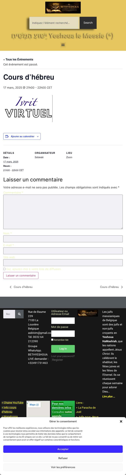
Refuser (63, 458)
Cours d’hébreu (22, 287)
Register (57, 359)
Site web (9, 257)
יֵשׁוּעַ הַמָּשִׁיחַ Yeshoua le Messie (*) (63, 35)
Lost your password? (63, 356)
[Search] (19, 314)
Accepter (63, 449)
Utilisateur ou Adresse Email (60, 313)
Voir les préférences (63, 467)
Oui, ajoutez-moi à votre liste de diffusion (33, 269)
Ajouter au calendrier (22, 136)
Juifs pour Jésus (88, 416)
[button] (121, 421)
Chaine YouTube (13, 402)
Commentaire (13, 192)
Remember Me (60, 340)
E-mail (8, 245)
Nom (7, 233)
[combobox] (53, 23)
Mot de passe (59, 327)
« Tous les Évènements (18, 59)
